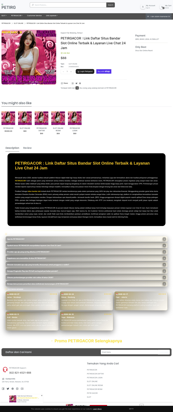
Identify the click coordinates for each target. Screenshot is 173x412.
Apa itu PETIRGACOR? (16, 239)
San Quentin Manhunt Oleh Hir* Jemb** (28, 398)
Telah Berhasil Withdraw (24, 396)
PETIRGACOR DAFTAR (95, 374)
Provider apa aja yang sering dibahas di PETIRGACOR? (28, 252)
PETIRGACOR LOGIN (94, 378)
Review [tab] (27, 148)
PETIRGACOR (6, 23)
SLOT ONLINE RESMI (95, 385)
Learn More (97, 409)
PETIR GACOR (92, 393)
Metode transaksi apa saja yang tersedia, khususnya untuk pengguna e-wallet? (38, 265)
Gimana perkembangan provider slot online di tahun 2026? (30, 277)
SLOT (89, 397)
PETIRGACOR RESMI (94, 389)
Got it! (131, 409)
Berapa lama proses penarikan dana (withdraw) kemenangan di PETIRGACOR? (38, 284)
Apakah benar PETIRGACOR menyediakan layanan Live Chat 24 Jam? (34, 245)
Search (110, 5)
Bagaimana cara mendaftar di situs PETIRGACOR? (26, 258)
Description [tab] (12, 148)
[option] (8, 124)
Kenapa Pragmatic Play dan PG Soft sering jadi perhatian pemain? (32, 271)
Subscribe (163, 352)
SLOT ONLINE (18, 23)
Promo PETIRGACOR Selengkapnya (88, 340)
